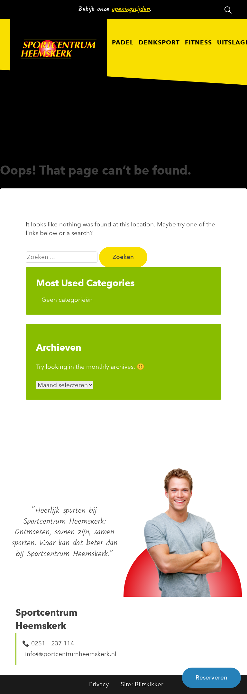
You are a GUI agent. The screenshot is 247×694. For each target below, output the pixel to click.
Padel (122, 43)
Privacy (99, 684)
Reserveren (211, 677)
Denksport (159, 43)
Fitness (198, 43)
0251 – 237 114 (52, 643)
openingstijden (131, 9)
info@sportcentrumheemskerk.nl (66, 654)
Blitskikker (149, 684)
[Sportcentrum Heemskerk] (58, 50)
